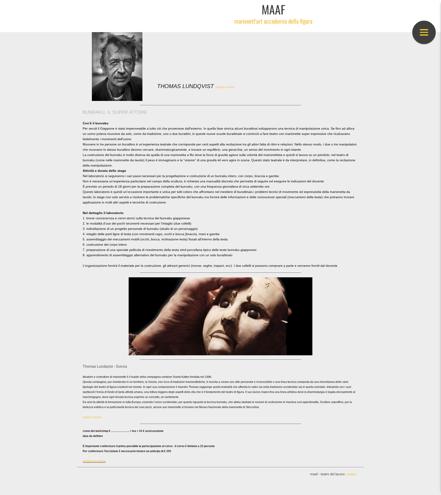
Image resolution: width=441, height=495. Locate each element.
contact (350, 474)
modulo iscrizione (94, 461)
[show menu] (424, 32)
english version (225, 87)
